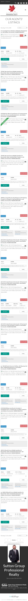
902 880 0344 (4, 234)
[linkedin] (23, 3)
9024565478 (3, 444)
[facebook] (18, 3)
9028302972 (3, 276)
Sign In (2, 1)
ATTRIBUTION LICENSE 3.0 (21, 599)
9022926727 (3, 107)
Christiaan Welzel (10, 599)
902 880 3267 (4, 65)
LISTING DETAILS (5, 59)
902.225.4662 (18, 486)
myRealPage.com (14, 597)
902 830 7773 (4, 149)
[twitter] (21, 3)
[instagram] (26, 3)
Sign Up (8, 1)
